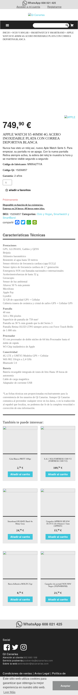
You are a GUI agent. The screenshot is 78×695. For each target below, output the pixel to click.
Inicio (6, 32)
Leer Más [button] (9, 692)
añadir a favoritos (19, 190)
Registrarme (54, 6)
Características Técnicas (24, 234)
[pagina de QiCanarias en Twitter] (15, 647)
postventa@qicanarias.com (38, 660)
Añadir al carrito (20, 474)
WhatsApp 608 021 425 (42, 3)
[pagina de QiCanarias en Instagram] (23, 647)
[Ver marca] (69, 117)
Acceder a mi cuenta (28, 6)
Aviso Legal (42, 673)
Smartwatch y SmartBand (47, 32)
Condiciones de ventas (17, 673)
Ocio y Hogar (20, 32)
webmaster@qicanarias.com (33, 663)
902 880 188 (30, 657)
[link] (7, 647)
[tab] (27, 235)
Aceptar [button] (65, 685)
